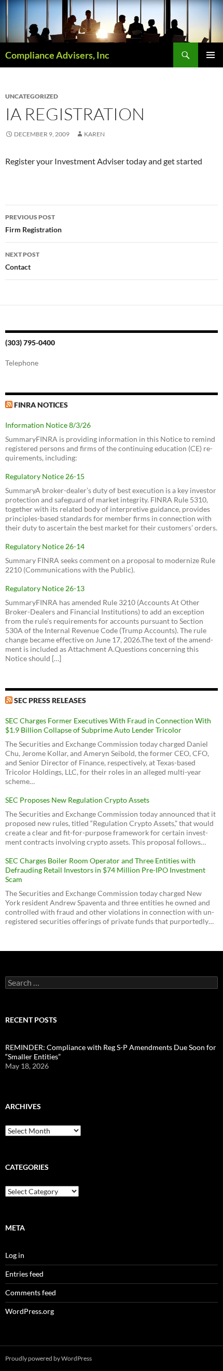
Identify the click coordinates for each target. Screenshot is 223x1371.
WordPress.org (29, 1311)
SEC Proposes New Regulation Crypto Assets (77, 799)
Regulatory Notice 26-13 (45, 588)
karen (94, 134)
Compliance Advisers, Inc (57, 55)
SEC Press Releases (50, 700)
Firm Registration (33, 223)
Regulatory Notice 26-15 (45, 476)
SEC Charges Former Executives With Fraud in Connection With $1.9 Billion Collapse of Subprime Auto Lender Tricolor (108, 725)
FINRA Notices (41, 404)
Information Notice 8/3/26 (48, 425)
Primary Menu (210, 55)
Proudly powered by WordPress (48, 1358)
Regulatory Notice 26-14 (45, 546)
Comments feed (30, 1292)
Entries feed (24, 1273)
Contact (22, 260)
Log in (14, 1255)
